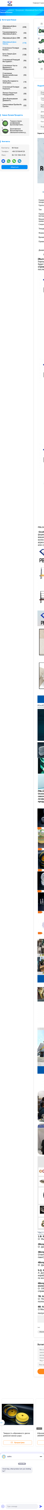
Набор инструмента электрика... (14, 82)
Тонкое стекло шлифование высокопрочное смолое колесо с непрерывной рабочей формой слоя (18, 123)
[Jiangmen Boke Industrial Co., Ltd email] (3, 161)
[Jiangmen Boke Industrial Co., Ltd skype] (19, 161)
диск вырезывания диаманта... (14, 99)
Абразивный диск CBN (14, 38)
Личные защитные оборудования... (14, 93)
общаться (14, 167)
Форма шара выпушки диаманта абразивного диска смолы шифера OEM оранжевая (17, 1435)
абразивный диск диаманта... (14, 27)
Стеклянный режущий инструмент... (14, 60)
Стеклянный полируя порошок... (14, 88)
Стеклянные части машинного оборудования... (14, 67)
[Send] (41, 1506)
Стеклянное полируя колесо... (14, 49)
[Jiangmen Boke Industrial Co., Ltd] (10, 3)
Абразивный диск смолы (14, 43)
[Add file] (3, 1506)
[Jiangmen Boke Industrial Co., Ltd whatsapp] (8, 161)
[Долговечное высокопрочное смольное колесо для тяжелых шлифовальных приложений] (5, 131)
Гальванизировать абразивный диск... (14, 33)
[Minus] (40, 1456)
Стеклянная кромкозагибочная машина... (14, 75)
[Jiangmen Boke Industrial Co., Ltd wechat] (14, 161)
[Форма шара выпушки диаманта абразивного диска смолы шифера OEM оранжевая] (17, 1414)
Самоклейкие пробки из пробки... (14, 105)
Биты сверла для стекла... (14, 55)
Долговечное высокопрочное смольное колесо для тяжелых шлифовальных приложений (18, 130)
